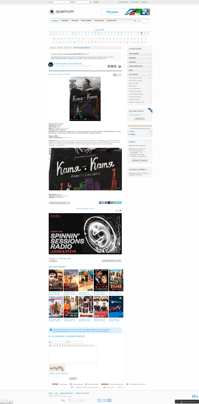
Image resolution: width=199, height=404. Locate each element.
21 (115, 33)
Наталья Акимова (97, 131)
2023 (68, 258)
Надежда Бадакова (95, 133)
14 (92, 33)
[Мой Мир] (106, 202)
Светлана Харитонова (84, 131)
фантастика (65, 128)
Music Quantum (135, 115)
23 (121, 33)
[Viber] (112, 202)
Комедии (61, 74)
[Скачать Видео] (120, 210)
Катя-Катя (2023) (66, 150)
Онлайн (67, 74)
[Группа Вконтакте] (106, 400)
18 (105, 33)
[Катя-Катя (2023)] (85, 120)
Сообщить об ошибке (109, 260)
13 (88, 33)
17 (102, 33)
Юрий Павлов (71, 133)
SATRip (111, 300)
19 (108, 33)
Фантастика (52, 74)
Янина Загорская (60, 131)
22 (118, 33)
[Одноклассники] (103, 202)
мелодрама (56, 128)
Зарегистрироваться (190, 401)
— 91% (82, 400)
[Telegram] (120, 202)
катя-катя (63, 258)
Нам (105, 58)
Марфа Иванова (109, 131)
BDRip (95, 273)
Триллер (97, 294)
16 (98, 33)
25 (128, 33)
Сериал (117, 320)
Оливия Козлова (71, 131)
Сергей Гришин (62, 133)
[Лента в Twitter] (102, 400)
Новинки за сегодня (82, 393)
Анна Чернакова (61, 130)
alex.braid (104, 384)
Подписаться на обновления (58, 203)
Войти (96, 2)
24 (125, 33)
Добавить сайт (140, 118)
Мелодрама (58, 294)
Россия (59, 194)
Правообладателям (66, 393)
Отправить (73, 378)
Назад (53, 260)
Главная (52, 47)
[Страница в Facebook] (109, 400)
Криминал (82, 320)
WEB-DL (72, 81)
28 (138, 33)
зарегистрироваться (75, 331)
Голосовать (135, 160)
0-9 (54, 38)
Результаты (144, 160)
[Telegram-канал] (99, 400)
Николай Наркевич (83, 133)
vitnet (62, 66)
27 (134, 33)
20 (111, 33)
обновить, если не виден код (58, 373)
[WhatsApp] (114, 202)
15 (95, 33)
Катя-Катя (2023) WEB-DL (68, 63)
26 (131, 33)
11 (82, 33)
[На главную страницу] (62, 11)
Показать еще (60, 145)
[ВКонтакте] (100, 202)
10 (79, 33)
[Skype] (117, 202)
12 (85, 33)
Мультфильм (59, 320)
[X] (109, 202)
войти (88, 331)
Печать (119, 260)
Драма (51, 294)
